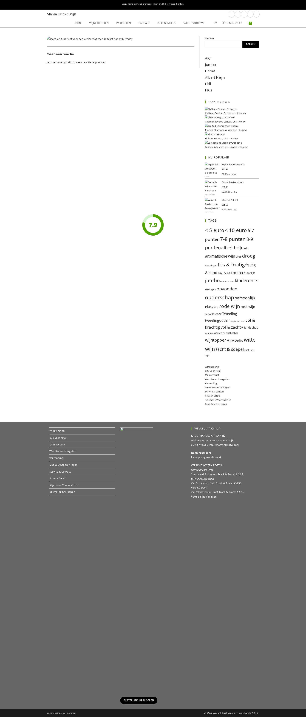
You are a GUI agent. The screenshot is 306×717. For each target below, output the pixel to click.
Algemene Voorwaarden (218, 399)
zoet (246, 349)
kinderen (244, 280)
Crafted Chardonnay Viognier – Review (226, 130)
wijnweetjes (234, 340)
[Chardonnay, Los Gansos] (220, 117)
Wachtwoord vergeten (217, 379)
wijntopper (215, 340)
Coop (239, 256)
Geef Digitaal (229, 712)
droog (248, 256)
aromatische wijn (220, 256)
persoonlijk (245, 298)
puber (215, 307)
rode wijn (229, 306)
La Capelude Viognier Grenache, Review (226, 147)
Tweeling (229, 313)
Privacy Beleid (212, 395)
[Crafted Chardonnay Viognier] (222, 125)
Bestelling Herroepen (139, 700)
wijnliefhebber (230, 332)
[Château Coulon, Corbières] (221, 108)
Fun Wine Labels (211, 712)
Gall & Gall (225, 273)
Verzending (211, 383)
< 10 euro (236, 230)
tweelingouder (217, 320)
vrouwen (209, 333)
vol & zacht (231, 327)
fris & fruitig (231, 264)
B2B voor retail (213, 370)
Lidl (208, 83)
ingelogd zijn (64, 62)
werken (218, 332)
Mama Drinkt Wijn (61, 14)
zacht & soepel (230, 349)
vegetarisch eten (237, 321)
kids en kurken (227, 281)
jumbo (212, 280)
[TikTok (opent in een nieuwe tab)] (256, 14)
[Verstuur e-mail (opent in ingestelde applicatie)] (250, 14)
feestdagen (211, 265)
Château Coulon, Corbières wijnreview (225, 113)
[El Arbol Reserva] (215, 134)
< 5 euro (214, 230)
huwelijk (249, 273)
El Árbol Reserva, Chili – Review (221, 138)
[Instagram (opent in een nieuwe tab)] (244, 14)
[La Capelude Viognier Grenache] (223, 142)
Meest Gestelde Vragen (217, 387)
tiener (217, 314)
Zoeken (209, 38)
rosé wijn (247, 306)
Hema (210, 71)
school (209, 314)
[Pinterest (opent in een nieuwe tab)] (238, 14)
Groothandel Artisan (249, 712)
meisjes (210, 289)
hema (238, 272)
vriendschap (249, 328)
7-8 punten (233, 239)
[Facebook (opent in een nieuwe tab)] (232, 14)
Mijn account (212, 374)
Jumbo (210, 64)
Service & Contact (214, 391)
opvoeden (227, 289)
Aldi (208, 58)
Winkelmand (212, 366)
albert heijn (232, 247)
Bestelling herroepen (216, 404)
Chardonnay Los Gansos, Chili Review (225, 121)
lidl (256, 281)
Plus (208, 90)
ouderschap (219, 297)
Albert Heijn (215, 77)
